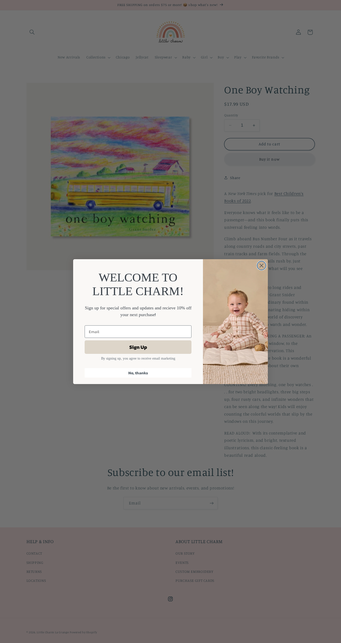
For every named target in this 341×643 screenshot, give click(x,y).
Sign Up (138, 347)
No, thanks (138, 373)
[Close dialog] (261, 265)
